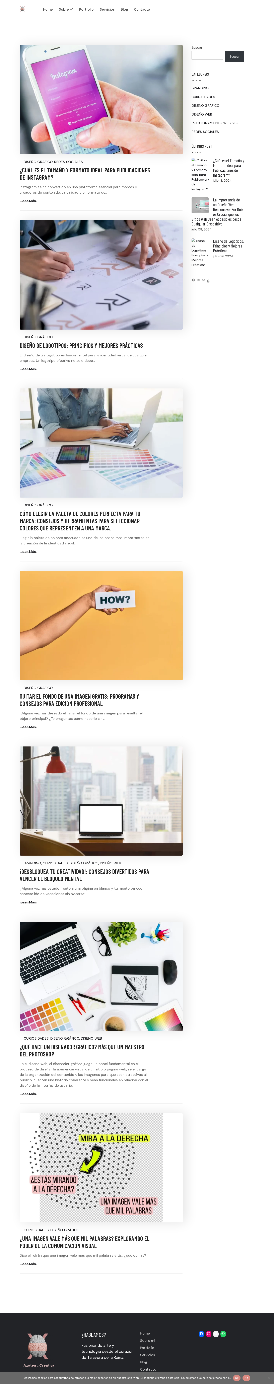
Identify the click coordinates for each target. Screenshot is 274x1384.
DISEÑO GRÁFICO (38, 161)
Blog (143, 1362)
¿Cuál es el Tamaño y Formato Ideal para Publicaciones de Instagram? (228, 167)
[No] (269, 1378)
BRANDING (32, 863)
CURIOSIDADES (55, 863)
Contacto (148, 1369)
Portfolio (147, 1347)
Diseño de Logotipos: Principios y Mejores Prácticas (81, 345)
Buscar (197, 47)
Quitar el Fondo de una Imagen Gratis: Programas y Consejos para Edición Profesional (79, 700)
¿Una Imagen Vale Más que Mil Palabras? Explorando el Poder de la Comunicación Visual (84, 1242)
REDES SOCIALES (68, 161)
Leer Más (28, 200)
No (246, 1377)
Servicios (147, 1355)
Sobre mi (147, 1340)
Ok (237, 1377)
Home (145, 1333)
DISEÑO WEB (110, 863)
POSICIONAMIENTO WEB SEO (215, 123)
